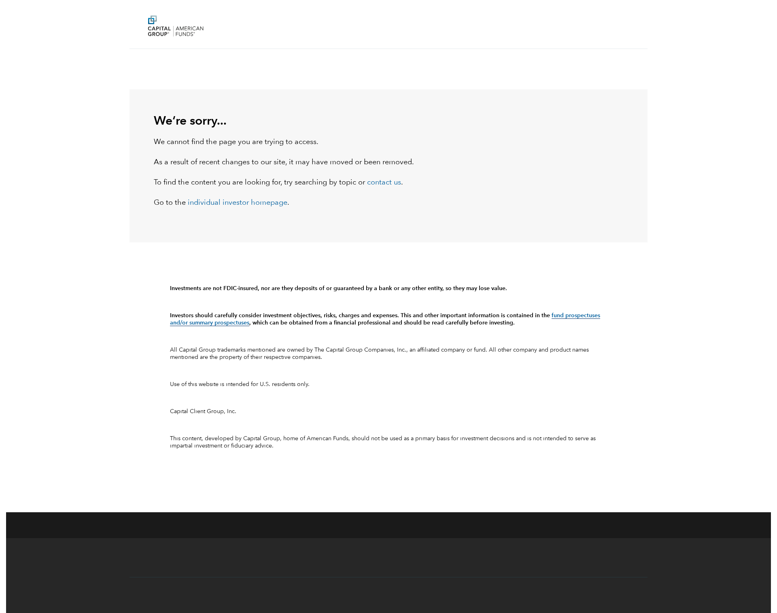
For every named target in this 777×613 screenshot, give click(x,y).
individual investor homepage (237, 202)
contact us (384, 182)
